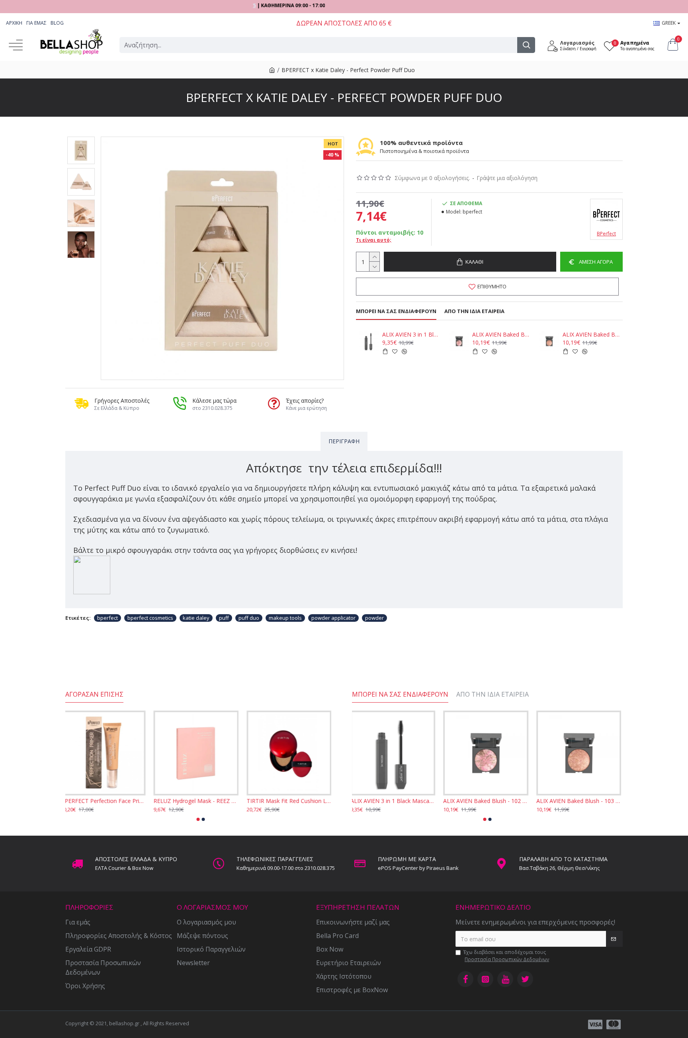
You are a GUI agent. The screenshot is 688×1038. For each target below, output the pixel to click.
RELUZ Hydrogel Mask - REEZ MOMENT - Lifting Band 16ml (200, 801)
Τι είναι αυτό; (373, 240)
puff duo (248, 617)
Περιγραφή (344, 441)
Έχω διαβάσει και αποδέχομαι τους (506, 956)
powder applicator (333, 617)
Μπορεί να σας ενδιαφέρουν (396, 311)
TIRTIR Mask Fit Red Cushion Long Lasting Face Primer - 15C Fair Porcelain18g (293, 801)
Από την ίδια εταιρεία (474, 311)
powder (374, 617)
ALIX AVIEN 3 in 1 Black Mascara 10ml (411, 334)
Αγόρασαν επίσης (94, 694)
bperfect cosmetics (150, 617)
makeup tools (285, 617)
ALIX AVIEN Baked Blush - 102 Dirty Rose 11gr (501, 334)
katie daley (196, 617)
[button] (198, 819)
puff (224, 617)
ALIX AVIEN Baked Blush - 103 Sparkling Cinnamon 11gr (591, 334)
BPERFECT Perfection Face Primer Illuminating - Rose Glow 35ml (107, 801)
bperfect (107, 617)
